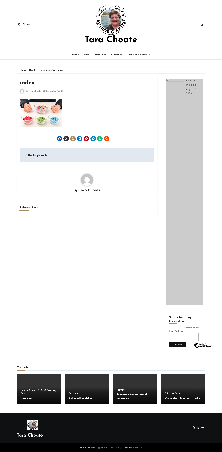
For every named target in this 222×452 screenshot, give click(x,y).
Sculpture (116, 55)
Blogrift (120, 447)
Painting (51, 390)
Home (75, 55)
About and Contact (138, 55)
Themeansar (136, 447)
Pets (23, 393)
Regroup (26, 398)
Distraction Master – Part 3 (183, 398)
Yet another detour (81, 398)
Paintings (100, 55)
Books (87, 55)
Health (24, 390)
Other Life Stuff (37, 390)
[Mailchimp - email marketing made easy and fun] (203, 347)
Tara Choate (110, 40)
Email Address (177, 331)
